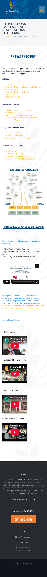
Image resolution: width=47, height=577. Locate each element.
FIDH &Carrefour (12, 151)
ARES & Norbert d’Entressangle (18, 138)
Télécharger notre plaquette (22, 499)
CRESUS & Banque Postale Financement (21, 117)
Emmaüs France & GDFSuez (16, 89)
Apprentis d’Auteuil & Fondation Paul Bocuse (23, 87)
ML (31, 564)
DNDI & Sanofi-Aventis (14, 136)
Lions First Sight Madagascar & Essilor (21, 115)
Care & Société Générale (15, 84)
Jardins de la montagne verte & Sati (20, 156)
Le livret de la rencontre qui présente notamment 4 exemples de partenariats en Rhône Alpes (23, 307)
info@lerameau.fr (24, 537)
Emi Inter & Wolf (12, 133)
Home (8, 36)
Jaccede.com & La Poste (14, 154)
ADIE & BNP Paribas (13, 97)
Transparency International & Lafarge (20, 159)
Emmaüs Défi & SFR (13, 120)
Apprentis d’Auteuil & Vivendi (17, 92)
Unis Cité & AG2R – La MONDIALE (19, 110)
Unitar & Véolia (11, 94)
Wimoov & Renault (12, 112)
